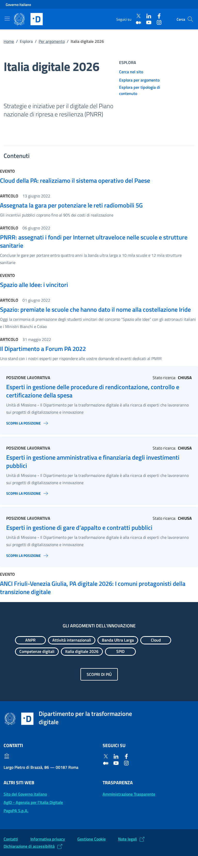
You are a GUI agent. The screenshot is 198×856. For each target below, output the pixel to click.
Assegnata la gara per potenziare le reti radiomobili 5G (71, 205)
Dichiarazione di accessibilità (29, 846)
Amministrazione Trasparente (129, 794)
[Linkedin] (149, 16)
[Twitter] (138, 16)
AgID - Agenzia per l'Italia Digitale (33, 802)
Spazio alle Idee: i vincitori (34, 284)
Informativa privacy (47, 839)
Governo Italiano (18, 4)
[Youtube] (149, 22)
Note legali (127, 839)
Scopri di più (99, 674)
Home (9, 41)
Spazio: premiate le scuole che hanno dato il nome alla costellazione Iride (95, 309)
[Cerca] (190, 19)
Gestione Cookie (91, 839)
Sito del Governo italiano (25, 794)
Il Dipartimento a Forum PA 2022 (43, 348)
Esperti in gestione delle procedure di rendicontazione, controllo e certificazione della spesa (92, 391)
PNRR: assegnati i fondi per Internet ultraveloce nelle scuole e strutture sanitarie (93, 241)
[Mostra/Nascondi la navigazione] (7, 18)
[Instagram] (159, 22)
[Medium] (138, 22)
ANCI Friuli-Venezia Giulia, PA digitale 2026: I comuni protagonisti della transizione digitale (92, 587)
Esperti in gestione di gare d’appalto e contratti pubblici (79, 527)
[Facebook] (159, 16)
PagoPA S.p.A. (16, 810)
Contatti (11, 839)
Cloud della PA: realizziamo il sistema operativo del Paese (75, 180)
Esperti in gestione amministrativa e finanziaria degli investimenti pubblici (92, 461)
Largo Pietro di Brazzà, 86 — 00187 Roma (41, 767)
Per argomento (52, 41)
